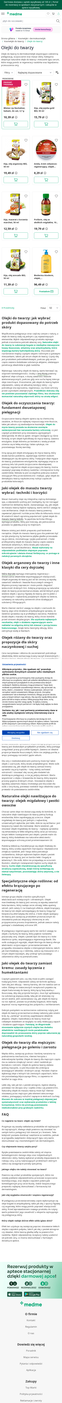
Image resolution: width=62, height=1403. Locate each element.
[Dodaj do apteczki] (26, 84)
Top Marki (31, 1387)
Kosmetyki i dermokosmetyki (32, 38)
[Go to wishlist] (48, 13)
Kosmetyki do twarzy (14, 41)
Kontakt (31, 1320)
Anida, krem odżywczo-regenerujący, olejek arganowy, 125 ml (45, 165)
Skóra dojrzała (8, 573)
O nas (31, 1333)
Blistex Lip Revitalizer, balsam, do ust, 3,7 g (14, 109)
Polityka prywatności (31, 1394)
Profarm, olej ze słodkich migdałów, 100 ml (45, 221)
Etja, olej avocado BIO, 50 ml (15, 277)
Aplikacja (31, 1370)
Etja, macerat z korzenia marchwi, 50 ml (16, 221)
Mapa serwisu (31, 1357)
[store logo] (14, 13)
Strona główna (8, 38)
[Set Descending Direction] (57, 72)
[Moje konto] (58, 13)
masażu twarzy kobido (12, 519)
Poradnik (31, 1350)
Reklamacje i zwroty (31, 1400)
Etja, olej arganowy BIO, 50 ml (15, 165)
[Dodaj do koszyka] (16, 124)
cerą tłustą (42, 373)
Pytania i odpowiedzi (31, 1363)
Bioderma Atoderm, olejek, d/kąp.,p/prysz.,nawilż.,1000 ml (46, 277)
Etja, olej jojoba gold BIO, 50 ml (44, 109)
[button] (15, 117)
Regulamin (31, 1326)
